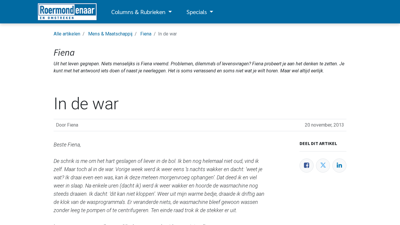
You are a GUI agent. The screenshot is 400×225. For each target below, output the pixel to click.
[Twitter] (323, 165)
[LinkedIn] (339, 165)
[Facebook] (307, 165)
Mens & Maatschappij (110, 34)
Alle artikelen (67, 34)
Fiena (145, 34)
